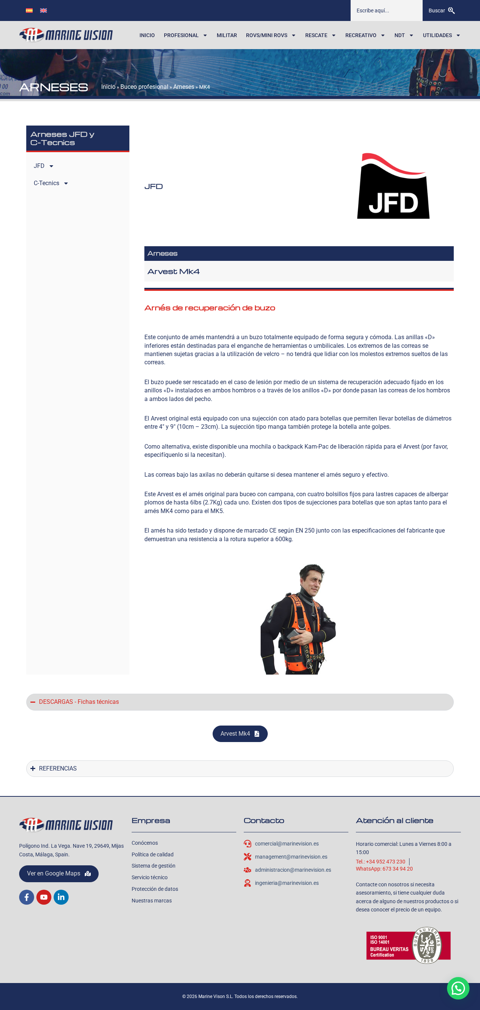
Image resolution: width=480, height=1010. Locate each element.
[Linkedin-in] (61, 897)
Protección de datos (155, 889)
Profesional (181, 35)
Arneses (183, 86)
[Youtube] (43, 897)
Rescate (316, 35)
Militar (227, 35)
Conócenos (145, 843)
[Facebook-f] (26, 897)
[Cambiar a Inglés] (43, 10)
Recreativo (360, 35)
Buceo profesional (144, 86)
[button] (458, 988)
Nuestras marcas (152, 901)
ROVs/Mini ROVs (266, 35)
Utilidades (437, 35)
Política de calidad (153, 854)
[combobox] (387, 10)
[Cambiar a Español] (29, 10)
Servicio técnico (150, 877)
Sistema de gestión (154, 866)
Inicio (147, 35)
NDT (399, 35)
